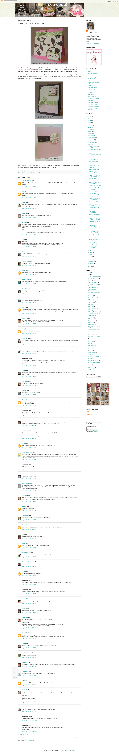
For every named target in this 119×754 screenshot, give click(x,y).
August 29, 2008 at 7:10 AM (29, 469)
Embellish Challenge (93, 313)
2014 (89, 120)
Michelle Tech (25, 261)
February (91, 261)
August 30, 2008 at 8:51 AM (29, 612)
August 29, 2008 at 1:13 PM (29, 490)
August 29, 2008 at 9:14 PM (29, 520)
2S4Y (89, 273)
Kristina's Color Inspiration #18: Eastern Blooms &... (94, 227)
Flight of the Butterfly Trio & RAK (94, 188)
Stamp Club (91, 358)
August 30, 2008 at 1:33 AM (29, 557)
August (91, 144)
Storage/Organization (93, 362)
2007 (89, 266)
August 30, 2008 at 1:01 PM (29, 648)
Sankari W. (24, 338)
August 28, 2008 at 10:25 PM (29, 405)
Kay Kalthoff (25, 671)
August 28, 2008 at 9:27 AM (29, 247)
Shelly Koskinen (26, 329)
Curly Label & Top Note (95, 185)
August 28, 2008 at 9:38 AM (29, 256)
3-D (89, 275)
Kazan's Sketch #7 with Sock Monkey (95, 176)
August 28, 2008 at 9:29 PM (29, 395)
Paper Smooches (92, 91)
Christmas (90, 296)
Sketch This (91, 354)
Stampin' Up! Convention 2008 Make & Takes (94, 231)
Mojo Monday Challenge (94, 336)
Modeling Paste (92, 335)
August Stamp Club (94, 169)
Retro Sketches (92, 94)
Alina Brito (24, 349)
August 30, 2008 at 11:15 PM (29, 666)
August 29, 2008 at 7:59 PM (29, 510)
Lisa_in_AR (25, 381)
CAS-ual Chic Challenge (94, 284)
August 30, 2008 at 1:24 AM (29, 547)
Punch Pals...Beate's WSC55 (94, 146)
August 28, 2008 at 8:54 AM (29, 217)
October (91, 140)
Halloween (90, 319)
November (92, 137)
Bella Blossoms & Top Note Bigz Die (94, 199)
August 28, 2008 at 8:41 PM (29, 376)
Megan (23, 270)
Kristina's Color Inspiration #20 (26, 69)
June (90, 252)
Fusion (89, 85)
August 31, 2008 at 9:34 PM (29, 711)
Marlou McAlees (26, 298)
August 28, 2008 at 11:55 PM (29, 438)
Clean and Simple (92, 77)
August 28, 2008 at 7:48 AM (29, 208)
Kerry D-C (24, 289)
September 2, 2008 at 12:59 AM (30, 720)
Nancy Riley (25, 400)
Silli (23, 191)
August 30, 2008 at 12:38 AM (29, 538)
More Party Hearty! (94, 165)
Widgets (15, 677)
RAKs (89, 343)
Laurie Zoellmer (26, 653)
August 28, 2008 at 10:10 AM (29, 274)
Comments (91, 414)
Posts (90, 412)
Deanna (24, 474)
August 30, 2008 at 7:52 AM (29, 603)
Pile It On (90, 93)
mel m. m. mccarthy (27, 452)
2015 (89, 118)
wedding (90, 369)
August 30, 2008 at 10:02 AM (29, 628)
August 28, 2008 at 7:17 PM (29, 333)
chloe (23, 443)
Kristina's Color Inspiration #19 (93, 172)
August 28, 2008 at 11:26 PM (29, 425)
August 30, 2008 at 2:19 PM (29, 657)
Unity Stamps (91, 368)
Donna (23, 213)
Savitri (23, 251)
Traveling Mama (26, 552)
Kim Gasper (25, 515)
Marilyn (24, 307)
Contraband (91, 304)
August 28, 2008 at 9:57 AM (29, 265)
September (92, 142)
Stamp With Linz (26, 599)
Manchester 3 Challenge (92, 212)
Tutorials (90, 366)
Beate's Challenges (93, 278)
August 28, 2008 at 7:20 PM (29, 344)
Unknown (24, 506)
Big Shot (90, 280)
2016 (89, 116)
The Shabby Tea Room (93, 104)
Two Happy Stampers (27, 562)
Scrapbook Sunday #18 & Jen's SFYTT (95, 215)
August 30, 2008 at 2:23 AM (29, 566)
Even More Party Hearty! (93, 162)
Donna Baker (25, 279)
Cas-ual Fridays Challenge (92, 290)
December (92, 135)
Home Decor (91, 324)
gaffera (62, 750)
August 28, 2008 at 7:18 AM (29, 186)
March (91, 259)
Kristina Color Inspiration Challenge (30, 172)
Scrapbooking (91, 352)
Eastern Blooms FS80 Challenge (94, 182)
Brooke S (24, 222)
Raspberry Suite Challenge (92, 346)
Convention (91, 306)
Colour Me (90, 71)
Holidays (90, 322)
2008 (89, 133)
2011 (89, 127)
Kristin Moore (25, 483)
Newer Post (21, 737)
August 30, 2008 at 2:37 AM (29, 584)
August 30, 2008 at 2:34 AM (29, 575)
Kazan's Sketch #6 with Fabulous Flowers (95, 219)
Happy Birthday (92, 321)
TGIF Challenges (92, 100)
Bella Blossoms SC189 (95, 191)
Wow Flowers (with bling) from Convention (94, 246)
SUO (39, 172)
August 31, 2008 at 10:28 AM (29, 685)
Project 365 (91, 342)
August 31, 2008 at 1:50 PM (29, 702)
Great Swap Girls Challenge (92, 316)
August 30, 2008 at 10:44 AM (29, 638)
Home (49, 737)
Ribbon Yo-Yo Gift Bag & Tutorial (94, 222)
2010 (89, 129)
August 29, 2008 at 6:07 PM (29, 501)
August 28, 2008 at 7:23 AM (29, 197)
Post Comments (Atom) (30, 740)
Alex (23, 420)
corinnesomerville (26, 180)
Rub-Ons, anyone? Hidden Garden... (94, 179)
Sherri (23, 370)
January (91, 263)
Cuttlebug (90, 310)
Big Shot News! (93, 242)
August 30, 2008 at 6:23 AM (29, 594)
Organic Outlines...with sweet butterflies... (95, 150)
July (90, 250)
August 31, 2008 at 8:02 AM (29, 675)
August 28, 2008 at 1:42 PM (29, 283)
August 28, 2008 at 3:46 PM (29, 324)
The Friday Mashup (93, 102)
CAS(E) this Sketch (92, 73)
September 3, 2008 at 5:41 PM (29, 731)
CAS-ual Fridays (92, 75)
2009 (89, 131)
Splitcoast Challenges (93, 98)
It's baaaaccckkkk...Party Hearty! (95, 155)
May (90, 254)
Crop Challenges (92, 308)
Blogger (73, 750)
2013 (89, 122)
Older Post (77, 737)
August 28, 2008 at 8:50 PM (29, 385)
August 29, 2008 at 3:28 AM (29, 447)
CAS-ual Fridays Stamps (94, 292)
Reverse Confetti (92, 96)
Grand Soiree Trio (93, 202)
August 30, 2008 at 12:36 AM (29, 529)
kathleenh (24, 495)
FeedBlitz (95, 431)
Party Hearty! (92, 167)
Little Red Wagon (92, 87)
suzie (23, 680)
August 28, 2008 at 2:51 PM (29, 302)
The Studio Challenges (93, 106)
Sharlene (24, 662)
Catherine (24, 318)
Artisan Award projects (93, 276)
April (90, 257)
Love (89, 333)
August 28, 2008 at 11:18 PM (29, 415)
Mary (23, 707)
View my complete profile (92, 43)
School (89, 350)
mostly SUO (91, 340)
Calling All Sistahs (92, 282)
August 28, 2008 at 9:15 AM (29, 234)
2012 (89, 125)
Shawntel (24, 633)
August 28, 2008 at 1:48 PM (29, 293)
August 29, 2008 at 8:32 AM (29, 478)
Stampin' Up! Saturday (93, 360)
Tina (23, 239)
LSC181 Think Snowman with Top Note (94, 195)
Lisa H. (23, 202)
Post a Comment (24, 734)
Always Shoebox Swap (95, 235)
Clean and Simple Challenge (92, 301)
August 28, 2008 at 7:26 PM (29, 353)
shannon (24, 390)
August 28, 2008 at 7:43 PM (29, 365)
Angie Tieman (26, 171)
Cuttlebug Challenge (93, 312)
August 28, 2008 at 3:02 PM (29, 313)
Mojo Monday (91, 89)
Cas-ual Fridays (92, 287)
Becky (23, 608)
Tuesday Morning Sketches (92, 108)
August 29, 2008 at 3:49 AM (29, 459)
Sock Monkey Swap (94, 237)
